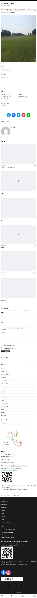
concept (4, 507)
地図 (3, 400)
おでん (2, 220)
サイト (2, 322)
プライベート (5, 368)
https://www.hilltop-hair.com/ (7, 462)
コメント (3, 332)
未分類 (9, 5)
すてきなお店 (5, 406)
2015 (20, 94)
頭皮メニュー (5, 371)
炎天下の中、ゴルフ (15, 495)
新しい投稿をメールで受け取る (9, 348)
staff (3, 513)
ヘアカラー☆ (32, 360)
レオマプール (5, 357)
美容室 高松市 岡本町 (7, 397)
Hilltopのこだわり (6, 374)
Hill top (3, 394)
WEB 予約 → (12, 579)
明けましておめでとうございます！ (8, 167)
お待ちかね (3, 193)
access (4, 516)
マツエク (4, 415)
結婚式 (3, 409)
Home (2, 495)
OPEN (3, 412)
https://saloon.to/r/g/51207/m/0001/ (9, 470)
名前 (2, 312)
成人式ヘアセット (4, 247)
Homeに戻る (5, 504)
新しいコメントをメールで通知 (9, 345)
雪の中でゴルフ (6, 94)
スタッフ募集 (5, 403)
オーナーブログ (5, 385)
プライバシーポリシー (7, 522)
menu (3, 510)
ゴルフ (3, 101)
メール (2, 317)
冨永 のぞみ (5, 383)
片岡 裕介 (4, 388)
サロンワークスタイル (7, 380)
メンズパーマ (4, 300)
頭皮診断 (4, 377)
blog (5, 495)
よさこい (3, 273)
